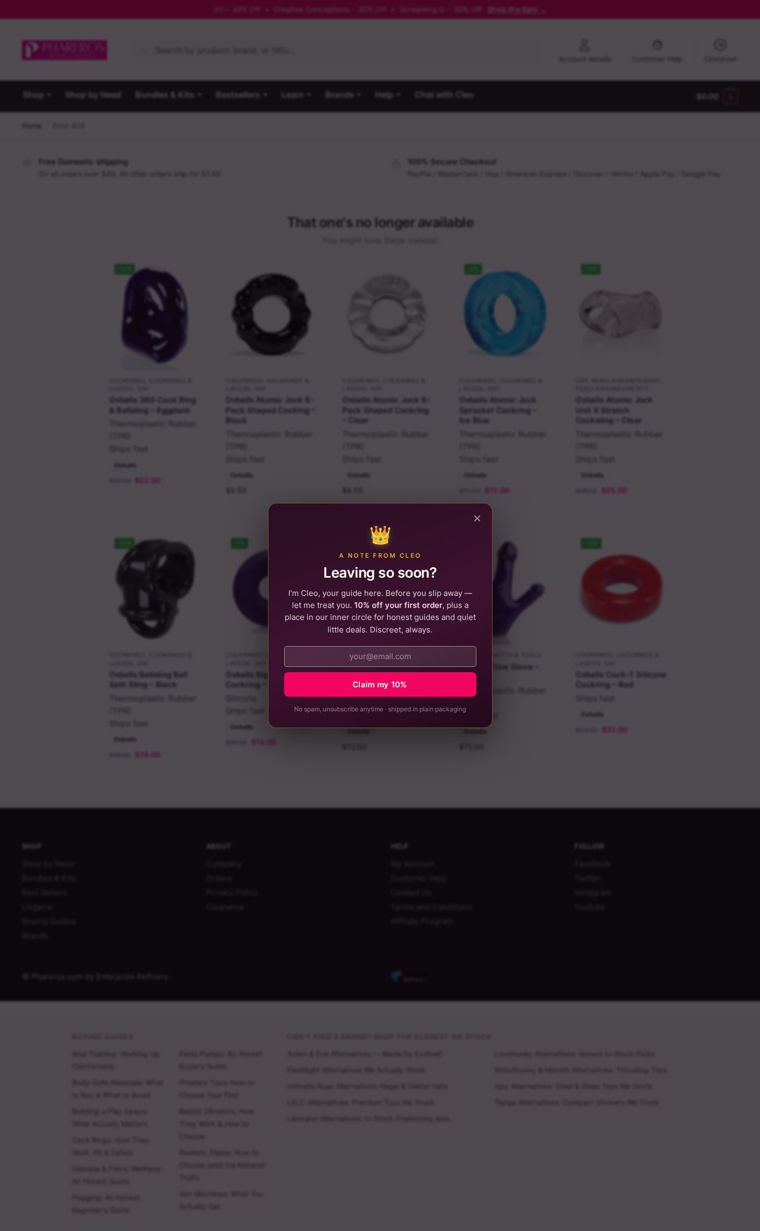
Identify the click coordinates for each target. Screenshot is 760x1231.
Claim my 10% (380, 684)
